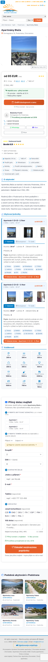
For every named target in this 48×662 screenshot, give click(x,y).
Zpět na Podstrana (10, 151)
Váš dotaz (14, 520)
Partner (15, 656)
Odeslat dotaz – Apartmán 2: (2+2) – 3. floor (23, 341)
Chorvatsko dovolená (38, 649)
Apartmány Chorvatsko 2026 (21, 652)
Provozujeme (7, 649)
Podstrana (21, 25)
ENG (13, 512)
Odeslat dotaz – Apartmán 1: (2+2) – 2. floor (23, 277)
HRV (13, 516)
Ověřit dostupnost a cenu (25, 102)
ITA (26, 512)
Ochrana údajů (23, 642)
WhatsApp (15, 127)
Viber (36, 127)
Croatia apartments (37, 652)
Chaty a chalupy (24, 654)
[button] (24, 143)
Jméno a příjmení (13, 475)
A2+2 (18, 81)
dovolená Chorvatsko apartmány (21, 649)
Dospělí (9, 450)
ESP (32, 512)
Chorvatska (8, 652)
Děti (11, 460)
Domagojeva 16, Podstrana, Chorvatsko (18, 33)
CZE (7, 512)
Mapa (25, 132)
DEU (20, 512)
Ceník (32, 241)
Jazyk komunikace (17, 509)
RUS (7, 516)
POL (20, 516)
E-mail (8, 484)
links (19, 656)
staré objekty (8, 656)
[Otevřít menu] (3, 2)
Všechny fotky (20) (40, 67)
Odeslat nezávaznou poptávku (25, 549)
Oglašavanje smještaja (27, 645)
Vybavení (10, 241)
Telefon (13, 494)
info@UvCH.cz (38, 642)
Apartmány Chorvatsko (29, 656)
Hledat (38, 20)
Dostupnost (22, 241)
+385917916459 (12, 121)
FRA (39, 512)
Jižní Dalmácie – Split (8, 25)
